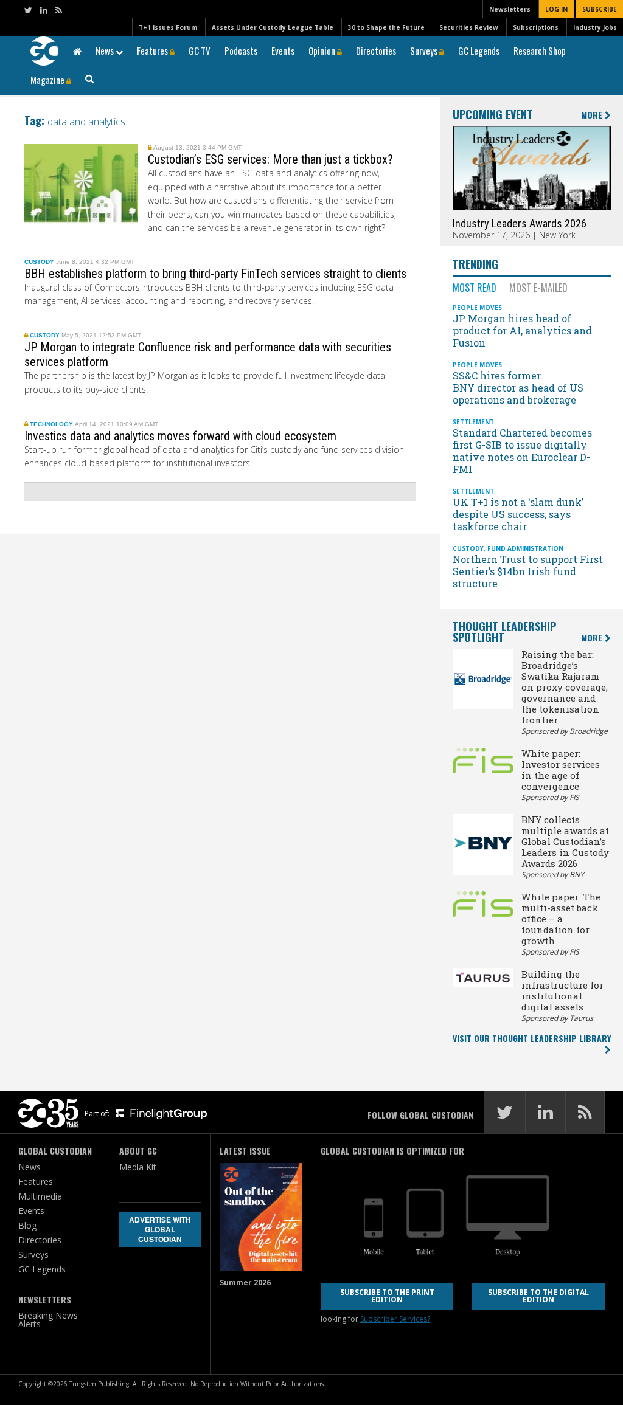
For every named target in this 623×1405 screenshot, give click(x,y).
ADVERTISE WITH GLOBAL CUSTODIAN (160, 1229)
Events (282, 50)
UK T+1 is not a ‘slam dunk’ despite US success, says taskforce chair (518, 514)
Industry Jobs (595, 27)
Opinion (322, 50)
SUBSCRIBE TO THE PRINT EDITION (387, 1296)
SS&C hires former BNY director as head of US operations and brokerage (518, 387)
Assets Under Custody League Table (272, 27)
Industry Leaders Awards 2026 (519, 223)
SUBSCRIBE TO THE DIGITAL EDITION (538, 1296)
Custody (39, 261)
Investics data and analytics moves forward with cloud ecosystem (180, 436)
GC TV (200, 50)
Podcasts (240, 50)
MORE (593, 115)
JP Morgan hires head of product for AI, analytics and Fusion (522, 330)
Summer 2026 (245, 1282)
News (106, 50)
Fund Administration (525, 548)
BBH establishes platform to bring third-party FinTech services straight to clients (216, 273)
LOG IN (556, 9)
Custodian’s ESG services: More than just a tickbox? (270, 159)
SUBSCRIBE (599, 9)
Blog (27, 1225)
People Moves (477, 307)
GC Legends (478, 50)
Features (153, 50)
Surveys (424, 50)
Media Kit (137, 1167)
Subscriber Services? (395, 1319)
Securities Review (468, 27)
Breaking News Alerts (48, 1320)
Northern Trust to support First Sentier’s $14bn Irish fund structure (528, 571)
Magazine (48, 79)
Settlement (473, 422)
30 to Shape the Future (386, 27)
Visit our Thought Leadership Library (532, 1038)
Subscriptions (536, 27)
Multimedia (40, 1196)
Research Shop (539, 50)
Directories (376, 50)
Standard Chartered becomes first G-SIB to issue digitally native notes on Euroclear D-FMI (522, 450)
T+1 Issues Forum (168, 27)
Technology (51, 424)
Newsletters (510, 9)
